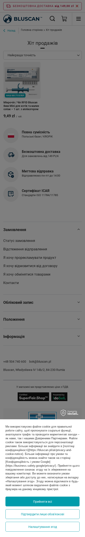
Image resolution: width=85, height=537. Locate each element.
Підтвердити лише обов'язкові (42, 514)
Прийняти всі (42, 501)
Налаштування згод (42, 527)
